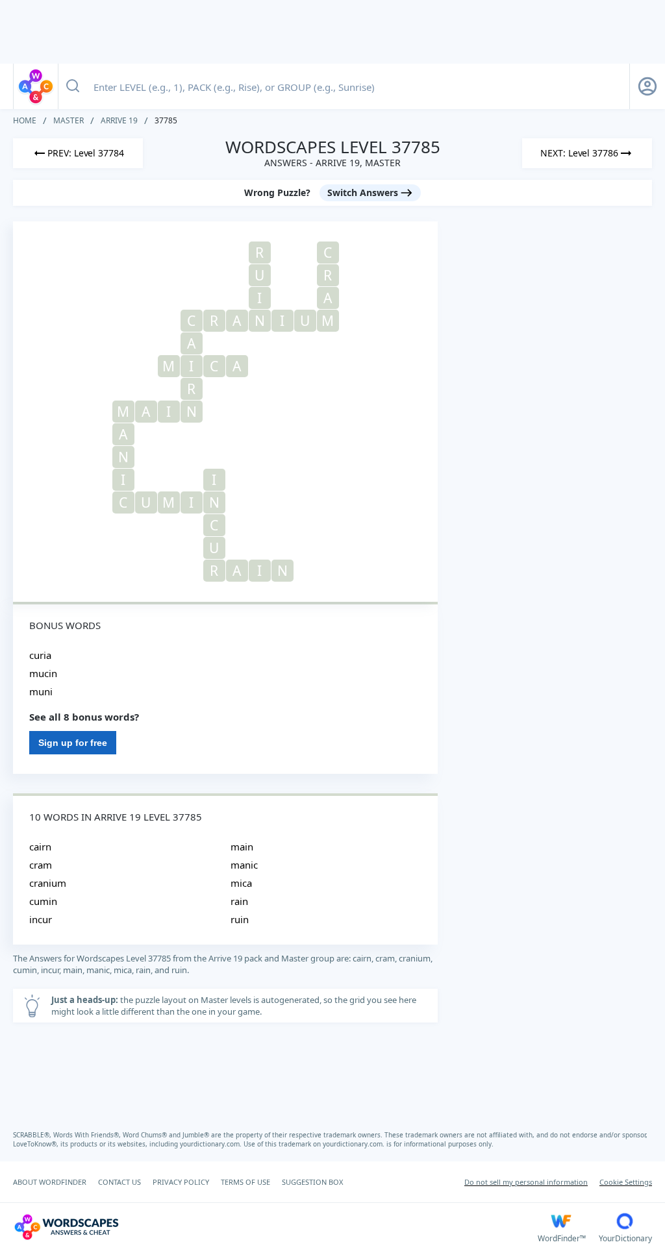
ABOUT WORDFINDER (49, 1182)
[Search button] (72, 86)
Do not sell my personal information (526, 1182)
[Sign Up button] (647, 86)
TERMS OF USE (245, 1182)
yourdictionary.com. (212, 1143)
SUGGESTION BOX (312, 1182)
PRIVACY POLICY (181, 1182)
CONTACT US (119, 1182)
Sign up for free (72, 742)
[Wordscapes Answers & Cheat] (35, 86)
